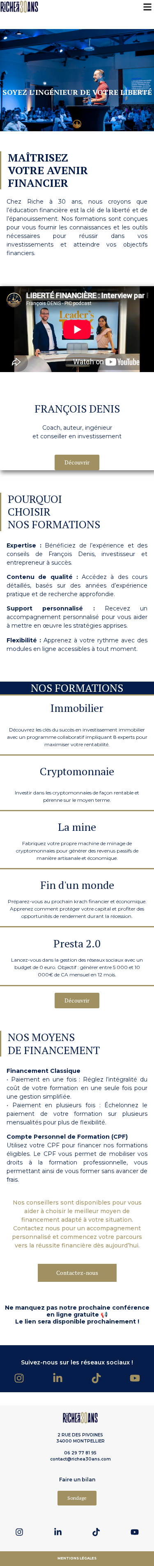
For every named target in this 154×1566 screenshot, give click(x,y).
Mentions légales (77, 1558)
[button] (147, 6)
